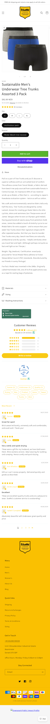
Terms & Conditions (12, 621)
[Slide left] (19, 76)
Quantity (5, 140)
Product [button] (25, 392)
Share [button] (7, 172)
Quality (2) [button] (39, 387)
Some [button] (34, 392)
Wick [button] (30, 397)
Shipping (12, 103)
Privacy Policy (10, 615)
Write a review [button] (25, 355)
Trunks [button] (21, 397)
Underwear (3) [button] (24, 387)
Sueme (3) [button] (11, 387)
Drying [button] (7, 392)
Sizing (7, 626)
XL (27, 116)
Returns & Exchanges (13, 610)
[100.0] (24, 370)
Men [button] (15, 392)
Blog (6, 589)
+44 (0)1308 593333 (12, 641)
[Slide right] (30, 76)
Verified (23, 379)
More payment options (25, 166)
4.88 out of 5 (31, 330)
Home (7, 567)
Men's (7, 573)
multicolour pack (11, 125)
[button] (3, 12)
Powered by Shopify (32, 700)
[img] (7, 413)
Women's (8, 578)
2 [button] (21, 528)
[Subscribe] (42, 672)
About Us (8, 583)
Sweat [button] (43, 392)
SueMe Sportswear (21, 700)
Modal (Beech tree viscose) (15, 135)
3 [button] (25, 528)
